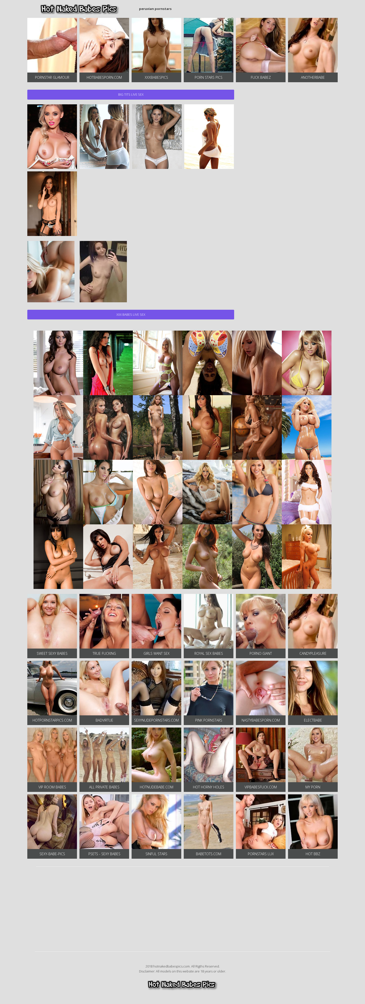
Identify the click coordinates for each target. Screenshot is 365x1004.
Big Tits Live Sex (131, 94)
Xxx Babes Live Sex (130, 314)
